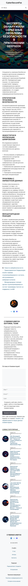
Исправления (14, 569)
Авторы (14, 554)
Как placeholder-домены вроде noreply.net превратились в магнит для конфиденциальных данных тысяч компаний (16, 521)
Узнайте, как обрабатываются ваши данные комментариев (13, 420)
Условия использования (14, 581)
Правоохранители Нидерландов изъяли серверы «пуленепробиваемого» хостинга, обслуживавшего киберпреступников (13, 275)
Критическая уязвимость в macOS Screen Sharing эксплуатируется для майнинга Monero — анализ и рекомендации (16, 504)
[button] (26, 7)
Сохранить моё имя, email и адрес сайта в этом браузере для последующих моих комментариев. (13, 405)
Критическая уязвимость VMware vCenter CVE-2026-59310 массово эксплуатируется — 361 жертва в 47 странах (16, 471)
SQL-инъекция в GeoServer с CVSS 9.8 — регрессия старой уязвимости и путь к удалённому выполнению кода (16, 440)
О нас (14, 551)
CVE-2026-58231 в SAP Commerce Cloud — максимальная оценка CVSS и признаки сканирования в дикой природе (15, 488)
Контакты (14, 557)
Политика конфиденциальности (14, 578)
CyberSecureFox (14, 3)
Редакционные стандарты (14, 566)
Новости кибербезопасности (13, 268)
